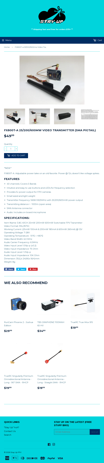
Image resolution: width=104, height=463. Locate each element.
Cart (99, 40)
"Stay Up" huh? (11, 427)
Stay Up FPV (16, 452)
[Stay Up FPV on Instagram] (53, 444)
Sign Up (94, 432)
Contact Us (10, 431)
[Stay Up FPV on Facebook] (49, 444)
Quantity (8, 144)
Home (7, 47)
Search (7, 435)
